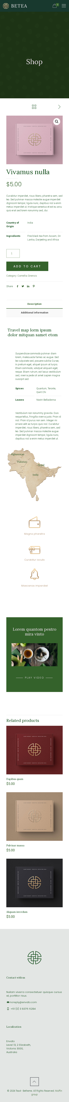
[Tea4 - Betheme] (15, 6)
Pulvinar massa (15, 845)
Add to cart (27, 266)
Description (34, 303)
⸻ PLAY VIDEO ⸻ (34, 677)
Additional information (34, 312)
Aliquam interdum (16, 912)
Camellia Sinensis (27, 275)
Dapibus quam (14, 779)
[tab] (34, 304)
